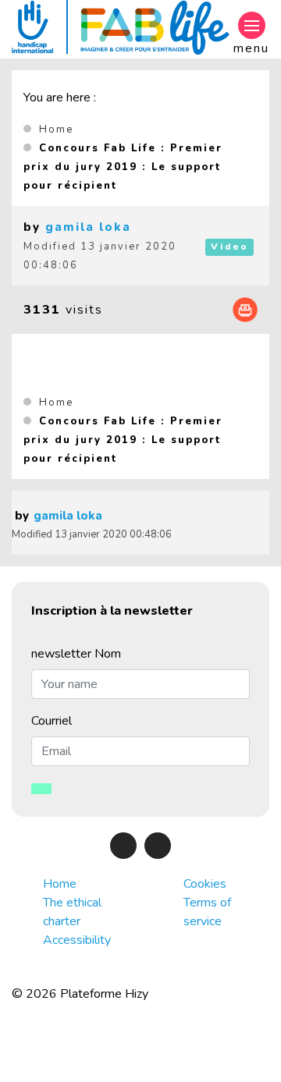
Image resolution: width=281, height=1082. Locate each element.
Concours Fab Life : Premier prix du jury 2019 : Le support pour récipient (122, 167)
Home (56, 129)
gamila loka (88, 227)
